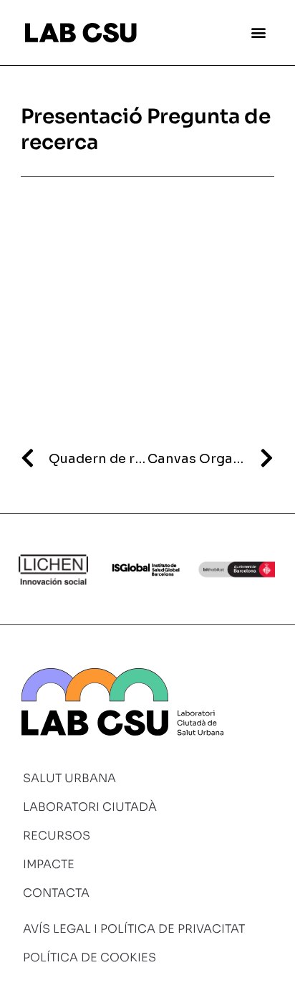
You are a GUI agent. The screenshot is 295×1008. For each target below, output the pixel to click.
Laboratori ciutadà (90, 806)
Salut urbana (69, 778)
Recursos (56, 835)
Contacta (56, 892)
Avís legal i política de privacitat (134, 928)
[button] (258, 32)
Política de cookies (89, 957)
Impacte (48, 864)
